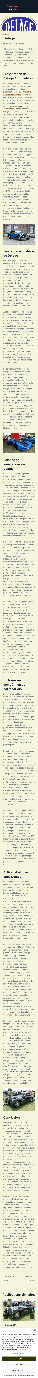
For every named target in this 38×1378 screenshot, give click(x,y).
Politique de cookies (9, 1375)
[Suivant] (32, 1316)
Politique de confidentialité (25, 1375)
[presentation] (19, 1310)
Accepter (19, 1359)
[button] (35, 1330)
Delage (6, 34)
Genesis (8, 1278)
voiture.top (9, 43)
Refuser (19, 1364)
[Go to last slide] (6, 1316)
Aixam (30, 1278)
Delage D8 (10, 1325)
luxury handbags (13, 1012)
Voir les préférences (19, 1370)
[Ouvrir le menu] (33, 6)
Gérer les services (18, 1353)
